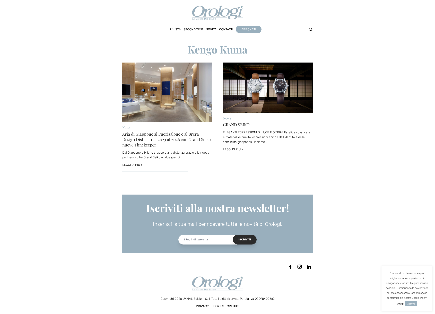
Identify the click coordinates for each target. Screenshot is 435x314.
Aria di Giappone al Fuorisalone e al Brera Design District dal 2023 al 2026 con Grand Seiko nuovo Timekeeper (166, 139)
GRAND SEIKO (236, 124)
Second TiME (193, 29)
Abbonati (248, 29)
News (126, 127)
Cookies (218, 306)
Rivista (175, 29)
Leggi (400, 303)
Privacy (202, 306)
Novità (211, 29)
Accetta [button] (411, 303)
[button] (311, 29)
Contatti (226, 29)
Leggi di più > (132, 165)
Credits (233, 306)
